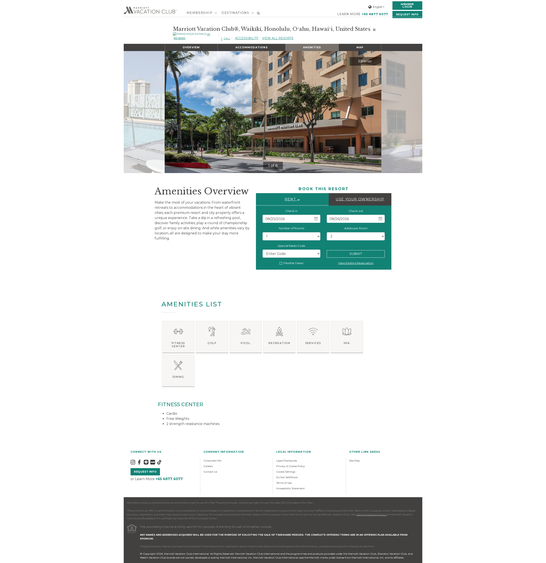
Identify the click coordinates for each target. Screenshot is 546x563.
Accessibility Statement (290, 488)
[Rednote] (152, 462)
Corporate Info (212, 460)
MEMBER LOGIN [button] (407, 5)
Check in (291, 211)
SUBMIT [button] (356, 254)
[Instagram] (133, 462)
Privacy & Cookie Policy (290, 466)
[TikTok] (159, 462)
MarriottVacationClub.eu (371, 514)
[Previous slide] (171, 112)
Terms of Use (284, 482)
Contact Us (210, 471)
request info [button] (145, 471)
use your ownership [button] (360, 199)
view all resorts (277, 38)
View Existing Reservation (355, 263)
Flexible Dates (293, 263)
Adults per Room (355, 228)
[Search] (258, 13)
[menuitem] (199, 13)
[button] (292, 199)
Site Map (354, 460)
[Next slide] (374, 112)
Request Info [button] (407, 14)
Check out (356, 211)
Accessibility (246, 38)
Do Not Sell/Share (287, 477)
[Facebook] (139, 462)
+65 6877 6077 (375, 14)
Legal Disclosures (286, 460)
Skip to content (15, 2)
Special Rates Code (291, 245)
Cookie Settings (285, 471)
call (227, 38)
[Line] (146, 462)
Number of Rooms (291, 228)
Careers (208, 466)
